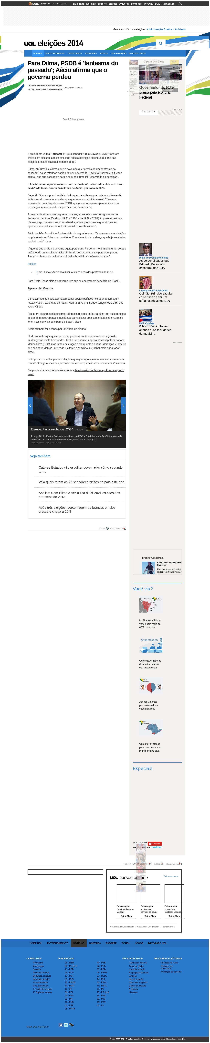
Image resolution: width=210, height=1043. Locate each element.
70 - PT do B (103, 992)
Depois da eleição (137, 985)
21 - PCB (69, 969)
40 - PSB (101, 962)
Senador (37, 969)
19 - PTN (101, 1002)
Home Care (167, 927)
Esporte (102, 3)
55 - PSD (101, 969)
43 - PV (100, 1005)
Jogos (139, 943)
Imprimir (102, 528)
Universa (124, 3)
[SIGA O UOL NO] (155, 845)
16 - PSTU (102, 985)
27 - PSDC (102, 976)
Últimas (37, 53)
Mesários (133, 992)
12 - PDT (69, 976)
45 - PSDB (102, 972)
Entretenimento (57, 943)
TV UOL (148, 3)
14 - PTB (101, 995)
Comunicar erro (116, 528)
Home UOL (36, 943)
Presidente (38, 962)
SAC (65, 4)
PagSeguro (168, 3)
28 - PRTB (70, 1008)
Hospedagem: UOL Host (176, 1039)
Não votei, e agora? (138, 982)
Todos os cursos (171, 876)
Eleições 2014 (60, 43)
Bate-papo (78, 3)
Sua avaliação (118, 53)
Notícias (91, 3)
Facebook (61, 1025)
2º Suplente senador (42, 992)
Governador (38, 966)
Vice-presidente (40, 982)
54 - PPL (69, 992)
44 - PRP (69, 1005)
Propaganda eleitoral (138, 972)
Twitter (65, 1025)
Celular (71, 1025)
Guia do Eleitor (132, 958)
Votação (133, 976)
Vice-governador (40, 985)
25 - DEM (69, 962)
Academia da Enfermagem (122, 927)
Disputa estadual (55, 53)
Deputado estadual (42, 976)
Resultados (75, 53)
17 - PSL (101, 979)
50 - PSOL (102, 982)
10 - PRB (69, 1002)
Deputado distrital (41, 979)
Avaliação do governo (171, 972)
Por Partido (66, 958)
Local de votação (137, 969)
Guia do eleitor (137, 53)
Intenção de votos (169, 962)
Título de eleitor (136, 966)
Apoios (104, 53)
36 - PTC (101, 999)
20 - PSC (101, 966)
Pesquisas (91, 53)
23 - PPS (69, 995)
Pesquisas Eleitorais (168, 958)
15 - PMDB (70, 982)
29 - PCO (69, 972)
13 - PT (100, 989)
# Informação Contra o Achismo (166, 29)
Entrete (113, 3)
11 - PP (68, 989)
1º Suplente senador (42, 989)
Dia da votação (136, 979)
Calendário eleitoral (138, 962)
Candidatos (34, 958)
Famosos (136, 3)
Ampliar (115, 384)
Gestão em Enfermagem (148, 927)
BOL (157, 3)
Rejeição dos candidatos (167, 967)
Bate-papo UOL (157, 943)
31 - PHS (69, 979)
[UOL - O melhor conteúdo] (33, 5)
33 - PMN (69, 985)
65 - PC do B (71, 966)
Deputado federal (41, 972)
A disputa (133, 989)
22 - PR (68, 999)
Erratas (157, 864)
